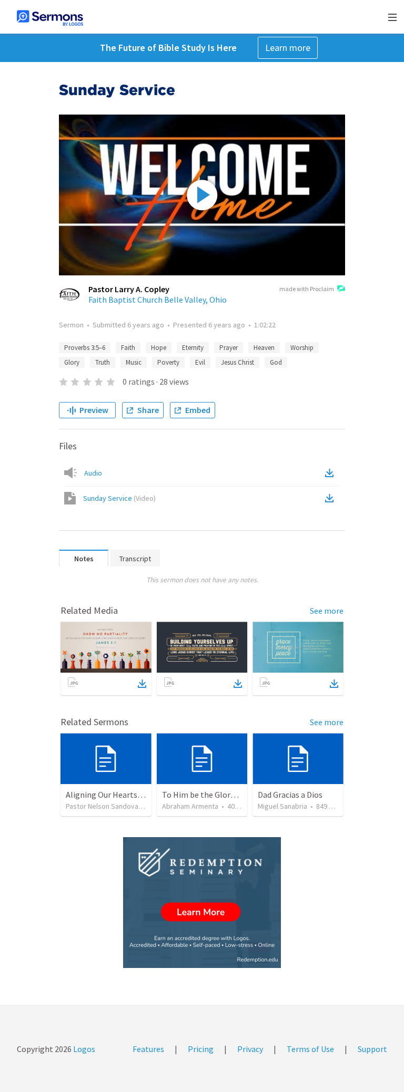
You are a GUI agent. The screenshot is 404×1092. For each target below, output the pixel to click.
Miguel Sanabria (282, 806)
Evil (200, 362)
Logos (83, 1049)
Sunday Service (119, 498)
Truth (102, 362)
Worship (302, 347)
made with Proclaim (306, 289)
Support (372, 1049)
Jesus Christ (237, 362)
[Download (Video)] (331, 498)
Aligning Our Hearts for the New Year (132, 794)
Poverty (168, 362)
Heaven (264, 347)
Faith (128, 347)
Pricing (201, 1049)
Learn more (287, 48)
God (276, 362)
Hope (158, 347)
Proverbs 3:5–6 (84, 347)
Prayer (228, 347)
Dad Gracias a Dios (290, 794)
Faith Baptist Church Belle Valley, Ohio (157, 299)
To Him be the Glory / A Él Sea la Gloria (231, 794)
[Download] (142, 684)
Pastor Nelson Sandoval (103, 806)
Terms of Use (310, 1049)
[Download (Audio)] (331, 473)
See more (327, 610)
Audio (93, 473)
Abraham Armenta (190, 806)
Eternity (193, 347)
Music (134, 362)
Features (148, 1049)
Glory (71, 362)
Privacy (250, 1049)
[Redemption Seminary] (202, 902)
